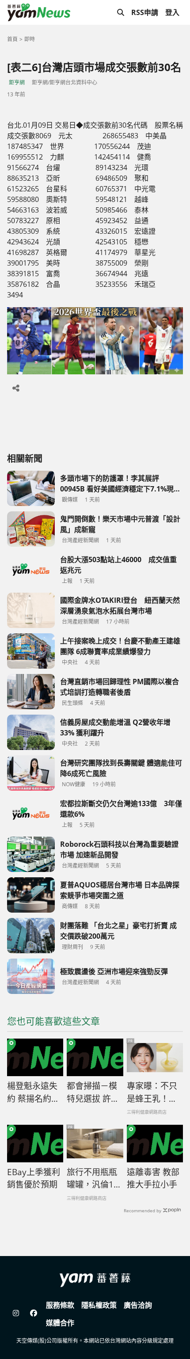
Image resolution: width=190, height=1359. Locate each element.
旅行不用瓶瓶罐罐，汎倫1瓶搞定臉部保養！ (94, 1178)
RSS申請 (144, 12)
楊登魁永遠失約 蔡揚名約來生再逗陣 (33, 1092)
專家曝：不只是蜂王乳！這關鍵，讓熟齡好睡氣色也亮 (152, 1092)
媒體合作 (60, 1323)
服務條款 (60, 1305)
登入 (172, 12)
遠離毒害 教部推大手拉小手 (153, 1178)
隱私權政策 (99, 1305)
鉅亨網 (17, 82)
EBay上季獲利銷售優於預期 (33, 1178)
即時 (29, 39)
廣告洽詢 (138, 1305)
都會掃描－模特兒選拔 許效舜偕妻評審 (93, 1092)
